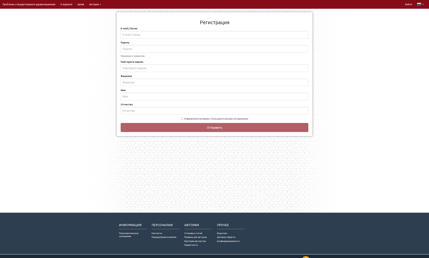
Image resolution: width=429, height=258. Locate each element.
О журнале (67, 4)
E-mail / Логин (129, 28)
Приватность (191, 245)
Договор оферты (226, 237)
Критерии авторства (195, 241)
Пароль (125, 42)
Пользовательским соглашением (229, 118)
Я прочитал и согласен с (216, 118)
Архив (80, 4)
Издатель (222, 233)
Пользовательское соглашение (129, 235)
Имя (123, 90)
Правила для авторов (195, 237)
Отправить (214, 127)
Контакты (157, 233)
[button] (420, 4)
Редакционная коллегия (164, 237)
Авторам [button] (94, 4)
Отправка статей (193, 233)
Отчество (127, 104)
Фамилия (126, 76)
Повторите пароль (132, 62)
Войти (408, 4)
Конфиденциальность (228, 241)
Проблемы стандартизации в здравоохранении (29, 4)
